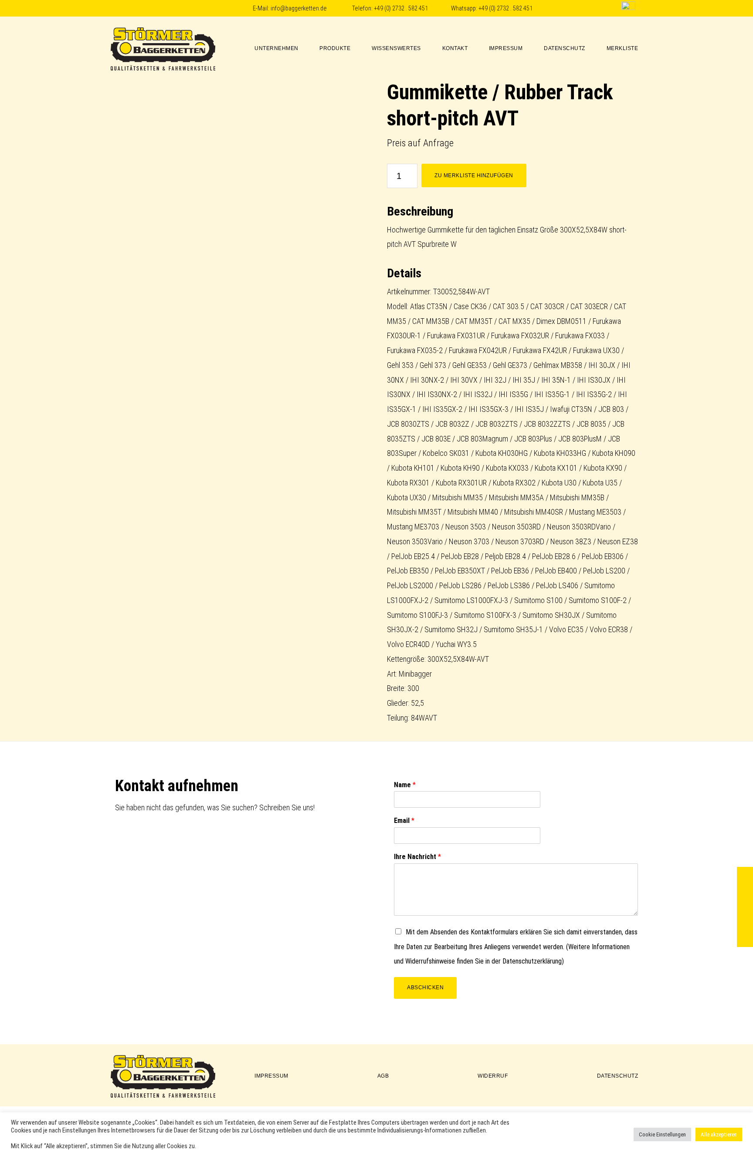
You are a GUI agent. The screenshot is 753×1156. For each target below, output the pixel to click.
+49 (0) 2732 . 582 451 (401, 8)
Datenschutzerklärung (532, 961)
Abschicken (425, 987)
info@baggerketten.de (299, 8)
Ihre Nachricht (417, 857)
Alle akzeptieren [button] (719, 1134)
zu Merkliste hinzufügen (473, 175)
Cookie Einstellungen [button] (662, 1134)
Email (404, 820)
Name (405, 785)
